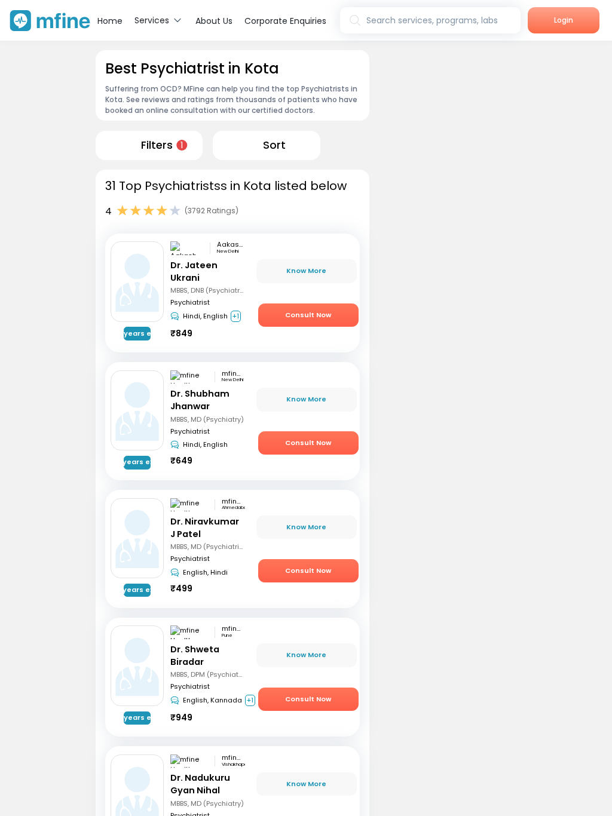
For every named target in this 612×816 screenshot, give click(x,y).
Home (110, 21)
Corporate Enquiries (285, 21)
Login (563, 20)
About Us (213, 21)
